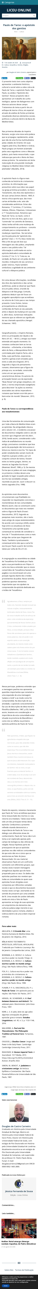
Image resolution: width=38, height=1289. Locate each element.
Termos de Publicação (24, 1270)
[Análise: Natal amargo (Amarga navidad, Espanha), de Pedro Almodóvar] (19, 1228)
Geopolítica (13, 65)
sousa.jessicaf (26, 63)
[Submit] (34, 16)
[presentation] (5, 1237)
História (19, 65)
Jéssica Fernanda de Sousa (19, 1191)
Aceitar (6, 1286)
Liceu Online (19, 10)
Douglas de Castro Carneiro (17, 72)
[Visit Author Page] (19, 1184)
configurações (23, 1282)
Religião (25, 65)
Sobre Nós (9, 1270)
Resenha (4, 67)
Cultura (6, 65)
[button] (8, 2)
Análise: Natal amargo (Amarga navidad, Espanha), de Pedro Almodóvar (18, 1242)
